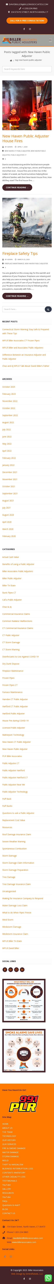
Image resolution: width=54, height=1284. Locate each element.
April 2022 (7, 450)
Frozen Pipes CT (10, 685)
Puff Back (6, 798)
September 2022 (10, 415)
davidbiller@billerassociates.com (28, 1238)
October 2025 (8, 386)
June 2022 (7, 436)
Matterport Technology (13, 734)
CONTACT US (8, 1213)
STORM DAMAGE (10, 1156)
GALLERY (6, 1188)
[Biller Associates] (19, 40)
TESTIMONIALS (9, 1180)
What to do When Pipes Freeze (16, 912)
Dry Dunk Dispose (10, 663)
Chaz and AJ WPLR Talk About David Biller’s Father (25, 366)
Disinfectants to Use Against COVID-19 (20, 656)
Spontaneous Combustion (14, 848)
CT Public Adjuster (10, 635)
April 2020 (7, 522)
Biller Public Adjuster (11, 578)
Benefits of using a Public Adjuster (18, 564)
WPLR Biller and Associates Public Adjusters (22, 347)
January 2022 (8, 465)
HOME (5, 1123)
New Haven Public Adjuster (36, 263)
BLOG (5, 1209)
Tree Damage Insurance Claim (16, 884)
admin (10, 147)
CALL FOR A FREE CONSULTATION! (27, 20)
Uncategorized (9, 891)
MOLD (5, 1160)
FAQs (4, 1201)
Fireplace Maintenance (14, 263)
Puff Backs (7, 806)
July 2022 (6, 429)
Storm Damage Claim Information (18, 862)
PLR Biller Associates (12, 756)
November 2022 (9, 401)
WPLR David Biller (10, 948)
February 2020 (9, 536)
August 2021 (8, 500)
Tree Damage (8, 877)
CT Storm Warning (10, 649)
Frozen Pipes (8, 678)
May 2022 (7, 443)
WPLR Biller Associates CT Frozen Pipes (21, 340)
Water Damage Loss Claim (14, 905)
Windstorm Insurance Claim (15, 934)
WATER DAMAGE (10, 1152)
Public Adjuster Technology (15, 791)
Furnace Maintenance (12, 692)
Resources (7, 827)
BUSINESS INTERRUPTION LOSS (17, 1168)
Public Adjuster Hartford (13, 770)
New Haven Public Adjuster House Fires (25, 138)
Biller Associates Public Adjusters (17, 571)
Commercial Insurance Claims (16, 614)
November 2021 (9, 479)
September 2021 (10, 493)
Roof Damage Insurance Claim (16, 834)
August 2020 (8, 514)
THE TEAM (7, 1132)
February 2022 (9, 458)
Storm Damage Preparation (15, 870)
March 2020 (7, 529)
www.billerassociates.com (24, 1242)
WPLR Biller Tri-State (12, 941)
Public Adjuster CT (18, 155)
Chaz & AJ (7, 606)
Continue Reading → (17, 187)
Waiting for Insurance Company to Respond (22, 898)
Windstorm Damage (11, 926)
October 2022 (8, 408)
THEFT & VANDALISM (12, 1164)
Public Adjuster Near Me (13, 784)
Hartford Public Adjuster (13, 713)
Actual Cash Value (10, 557)
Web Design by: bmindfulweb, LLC (27, 1273)
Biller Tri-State (9, 585)
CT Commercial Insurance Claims (17, 628)
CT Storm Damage (11, 642)
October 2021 (8, 486)
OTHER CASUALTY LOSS (13, 1176)
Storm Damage (9, 855)
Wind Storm (7, 919)
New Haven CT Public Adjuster (17, 151)
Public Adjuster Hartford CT (15, 777)
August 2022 (8, 422)
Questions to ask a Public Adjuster (18, 813)
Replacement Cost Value (13, 820)
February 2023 (9, 394)
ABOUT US (7, 1128)
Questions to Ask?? (11, 1205)
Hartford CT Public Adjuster (15, 706)
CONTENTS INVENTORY (13, 1172)
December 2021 (9, 472)
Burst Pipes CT (9, 592)
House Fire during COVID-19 (15, 720)
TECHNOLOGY (9, 1136)
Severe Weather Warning (13, 841)
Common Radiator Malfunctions (17, 621)
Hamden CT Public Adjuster (15, 699)
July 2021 (6, 507)
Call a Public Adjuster (12, 599)
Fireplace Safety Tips (20, 253)
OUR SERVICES (9, 1144)
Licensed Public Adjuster (13, 727)
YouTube (6, 1184)
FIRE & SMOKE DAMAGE (13, 1148)
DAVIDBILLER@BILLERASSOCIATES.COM (28, 4)
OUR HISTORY (9, 1140)
